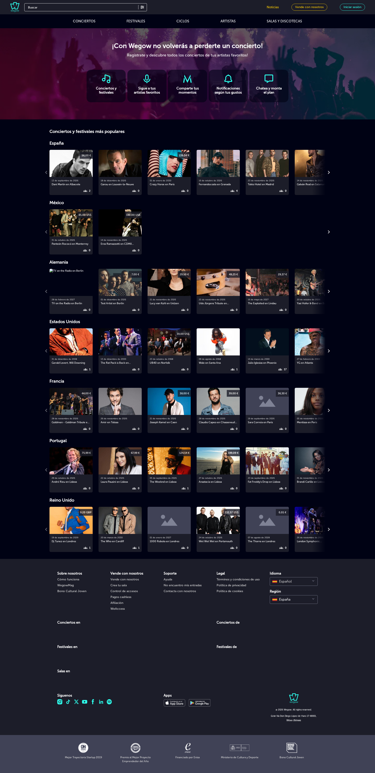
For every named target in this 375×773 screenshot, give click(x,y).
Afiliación (116, 603)
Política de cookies (230, 591)
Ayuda (168, 579)
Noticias (273, 7)
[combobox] (293, 581)
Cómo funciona (68, 579)
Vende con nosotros (124, 579)
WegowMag (65, 585)
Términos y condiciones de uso (238, 579)
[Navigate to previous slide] (46, 172)
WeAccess (117, 609)
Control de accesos (124, 591)
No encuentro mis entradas (183, 585)
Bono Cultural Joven (71, 591)
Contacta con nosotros (180, 591)
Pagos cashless (120, 597)
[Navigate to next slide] (329, 172)
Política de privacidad (231, 585)
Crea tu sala (118, 585)
